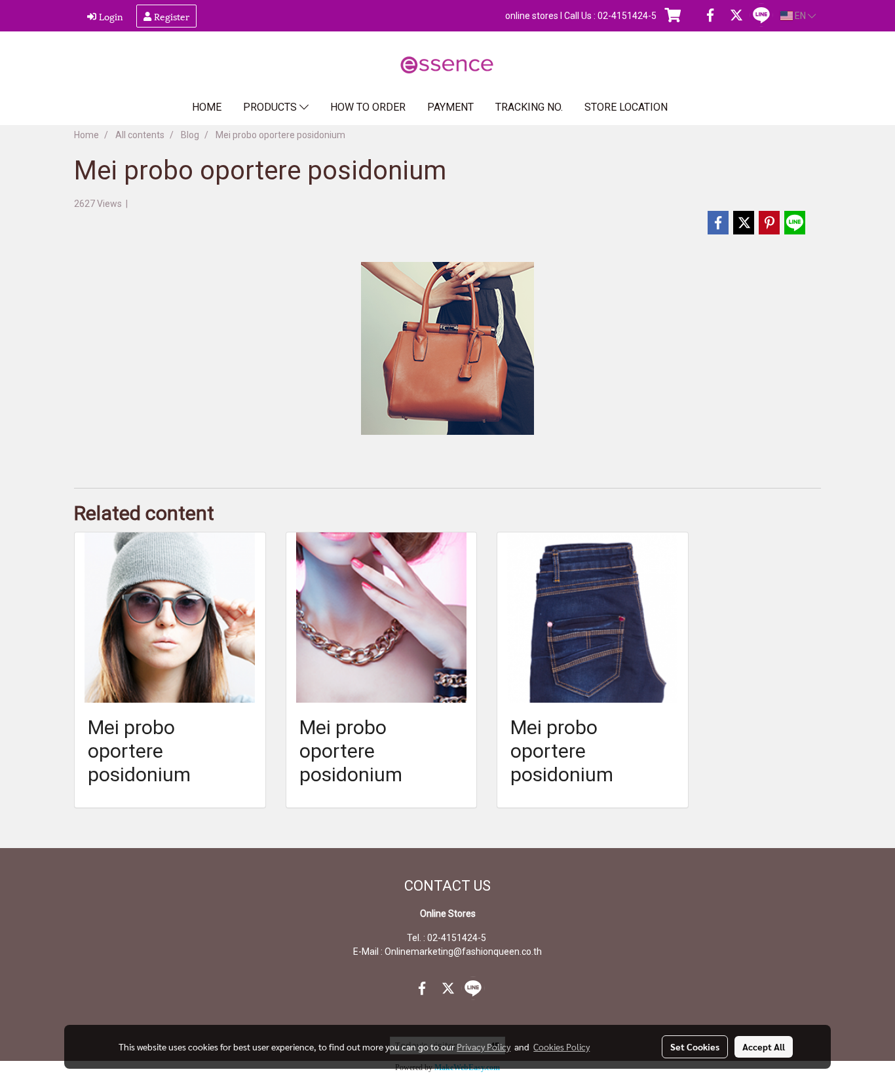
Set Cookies (694, 1046)
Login (109, 16)
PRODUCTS (271, 107)
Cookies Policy (561, 1046)
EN (800, 15)
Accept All (763, 1046)
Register (170, 16)
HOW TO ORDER (368, 107)
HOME (206, 107)
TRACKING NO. (529, 107)
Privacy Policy (483, 1046)
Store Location (626, 107)
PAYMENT (450, 107)
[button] (699, 107)
